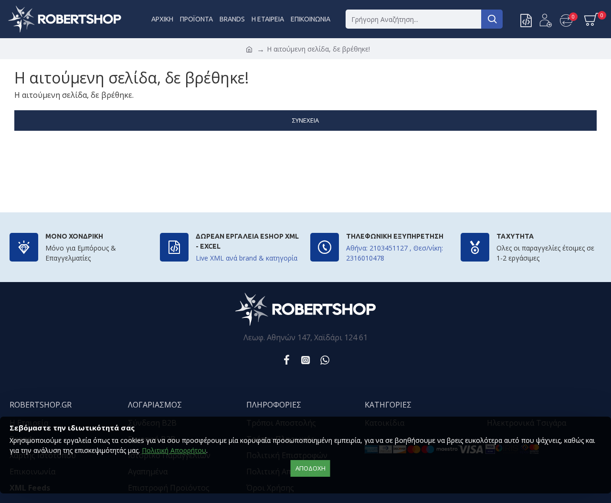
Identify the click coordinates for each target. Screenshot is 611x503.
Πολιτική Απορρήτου (174, 450)
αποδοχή (310, 468)
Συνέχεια (305, 120)
